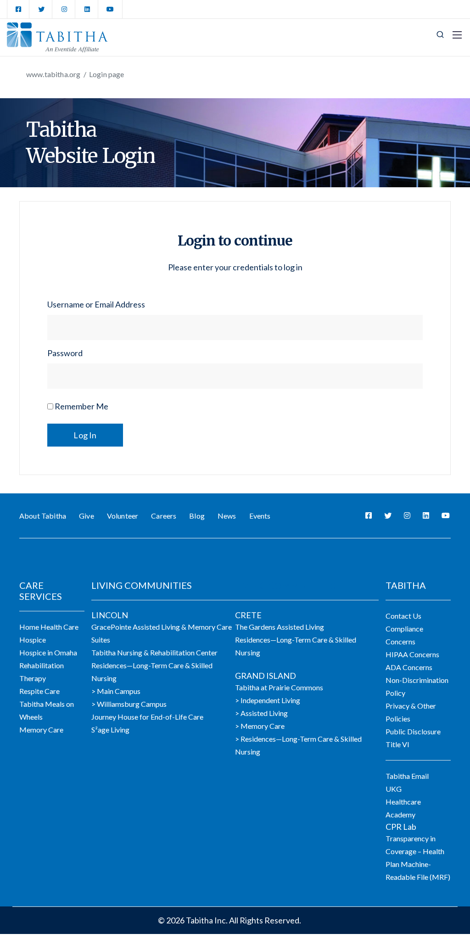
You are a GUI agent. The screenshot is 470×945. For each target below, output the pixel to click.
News (227, 515)
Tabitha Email (407, 776)
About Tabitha (42, 515)
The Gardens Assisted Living (279, 626)
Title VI (397, 744)
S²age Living (110, 729)
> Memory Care (260, 725)
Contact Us (403, 615)
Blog (197, 515)
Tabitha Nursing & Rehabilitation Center (154, 652)
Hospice (32, 639)
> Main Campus (115, 691)
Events (260, 515)
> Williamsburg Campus (129, 703)
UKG (394, 788)
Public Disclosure (413, 731)
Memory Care (41, 729)
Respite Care (39, 691)
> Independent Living (267, 700)
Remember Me (80, 406)
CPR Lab (401, 827)
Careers (163, 515)
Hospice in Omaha (48, 652)
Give (86, 515)
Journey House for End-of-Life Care (147, 716)
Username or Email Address (96, 304)
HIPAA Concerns (412, 654)
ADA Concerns (409, 667)
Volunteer (122, 515)
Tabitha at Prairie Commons (279, 687)
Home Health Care (48, 626)
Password (65, 353)
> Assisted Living (261, 713)
